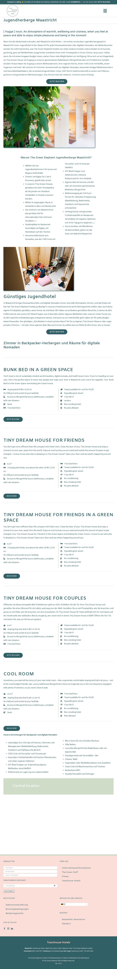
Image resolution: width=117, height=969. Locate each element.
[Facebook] (4, 929)
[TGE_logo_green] (12, 6)
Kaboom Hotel (67, 948)
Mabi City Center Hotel (53, 948)
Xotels (59, 964)
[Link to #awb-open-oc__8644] (105, 11)
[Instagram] (8, 929)
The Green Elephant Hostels (82, 948)
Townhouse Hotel (38, 948)
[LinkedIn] (12, 929)
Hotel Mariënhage (57, 951)
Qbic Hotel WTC (37, 951)
